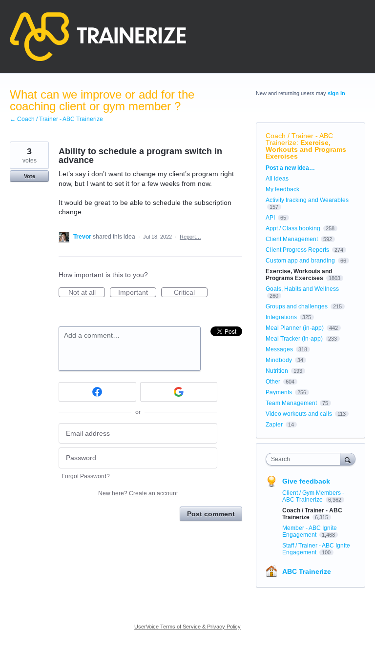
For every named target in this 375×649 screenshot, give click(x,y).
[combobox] (305, 459)
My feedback (282, 189)
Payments (279, 392)
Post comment (211, 514)
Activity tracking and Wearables (307, 200)
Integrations (281, 317)
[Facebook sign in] (97, 392)
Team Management (291, 403)
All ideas (277, 178)
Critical (191, 292)
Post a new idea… (290, 167)
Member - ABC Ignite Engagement (309, 531)
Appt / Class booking (293, 228)
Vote (29, 176)
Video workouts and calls (299, 413)
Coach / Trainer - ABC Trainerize (299, 139)
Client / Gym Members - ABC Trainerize (313, 496)
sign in (336, 93)
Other (273, 381)
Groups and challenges (297, 306)
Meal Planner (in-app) (295, 327)
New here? (138, 493)
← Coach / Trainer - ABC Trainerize (56, 119)
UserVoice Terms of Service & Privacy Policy (187, 626)
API (270, 217)
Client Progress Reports (297, 249)
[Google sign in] (179, 392)
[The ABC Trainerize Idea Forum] (98, 36)
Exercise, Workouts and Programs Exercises (306, 149)
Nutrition (277, 370)
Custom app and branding (300, 260)
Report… (190, 237)
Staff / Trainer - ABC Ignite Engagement (316, 549)
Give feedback (306, 481)
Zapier (274, 424)
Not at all (86, 292)
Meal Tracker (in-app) (294, 338)
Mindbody (279, 360)
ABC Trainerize (306, 571)
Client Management (292, 239)
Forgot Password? (86, 476)
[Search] (347, 459)
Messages (279, 349)
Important (137, 292)
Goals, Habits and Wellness (302, 288)
